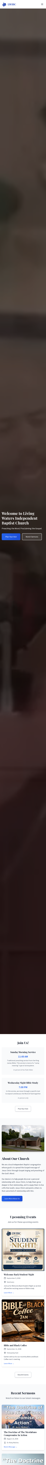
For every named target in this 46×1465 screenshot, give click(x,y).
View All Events (23, 1375)
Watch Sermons (32, 536)
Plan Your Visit (11, 536)
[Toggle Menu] (42, 4)
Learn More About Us (12, 1199)
